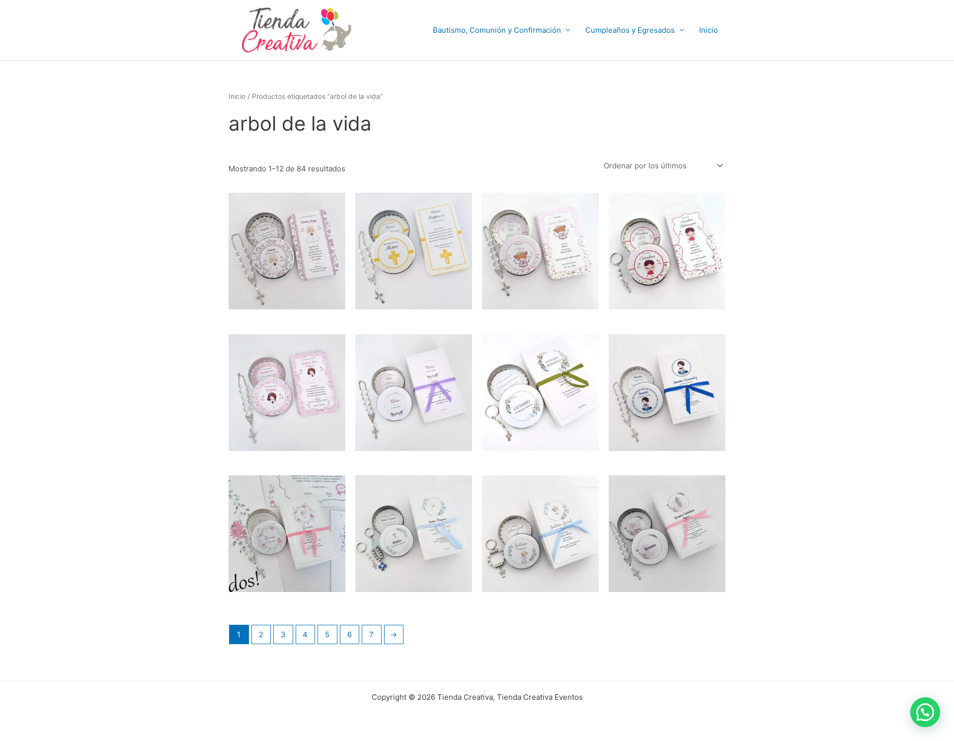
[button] (925, 712)
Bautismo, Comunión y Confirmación (497, 30)
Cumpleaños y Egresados (630, 30)
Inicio (708, 30)
